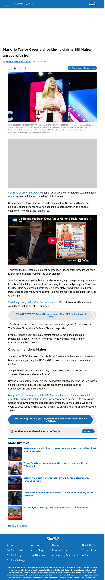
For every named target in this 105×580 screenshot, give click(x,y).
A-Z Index (87, 555)
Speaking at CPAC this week (23, 192)
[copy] (25, 68)
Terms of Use (89, 550)
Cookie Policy (14, 555)
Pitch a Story (36, 550)
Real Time (22, 526)
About (10, 545)
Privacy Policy (59, 550)
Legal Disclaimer (39, 555)
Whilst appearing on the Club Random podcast (33, 302)
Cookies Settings (16, 560)
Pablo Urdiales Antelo (18, 61)
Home (11, 526)
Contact (56, 545)
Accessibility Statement (65, 555)
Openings (35, 545)
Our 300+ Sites (90, 545)
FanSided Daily (15, 550)
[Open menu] (7, 4)
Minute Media (20, 567)
